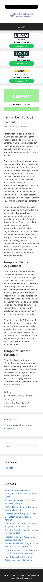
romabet (9, 468)
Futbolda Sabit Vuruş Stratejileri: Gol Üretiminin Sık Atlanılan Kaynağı (20, 517)
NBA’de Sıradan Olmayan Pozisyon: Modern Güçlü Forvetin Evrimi (20, 493)
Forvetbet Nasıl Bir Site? (17, 403)
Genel (9, 392)
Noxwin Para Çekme (16, 407)
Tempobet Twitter (14, 396)
